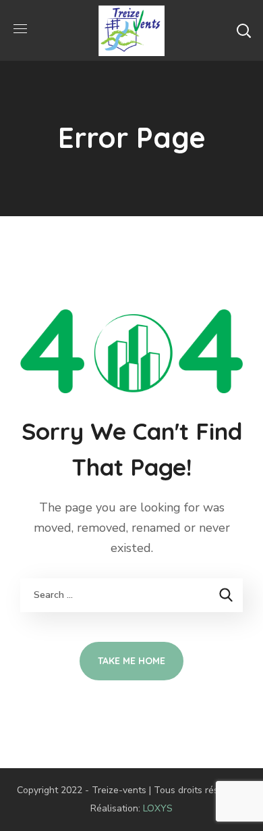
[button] (243, 30)
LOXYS (158, 808)
